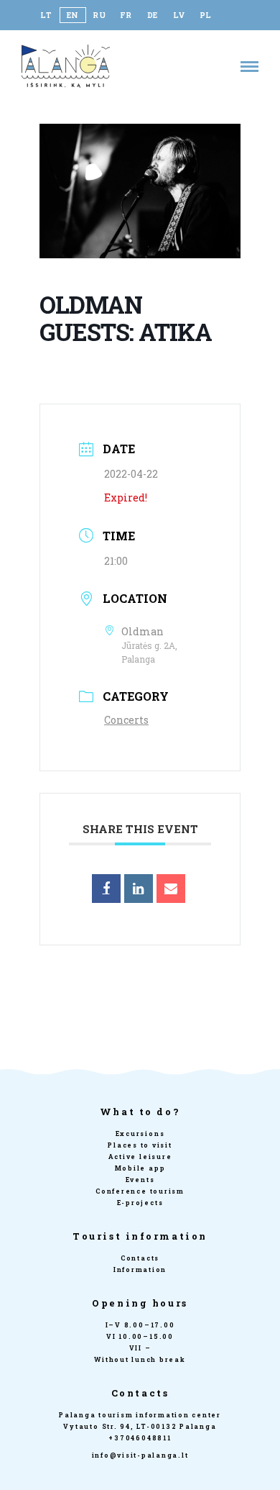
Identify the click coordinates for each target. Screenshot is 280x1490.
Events (140, 1180)
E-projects (140, 1203)
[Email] (171, 888)
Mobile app (140, 1168)
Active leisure (140, 1156)
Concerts (126, 720)
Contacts (140, 1258)
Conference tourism (140, 1191)
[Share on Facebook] (106, 888)
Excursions (140, 1133)
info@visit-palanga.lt (140, 1455)
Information (140, 1269)
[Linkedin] (138, 888)
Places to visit (140, 1145)
